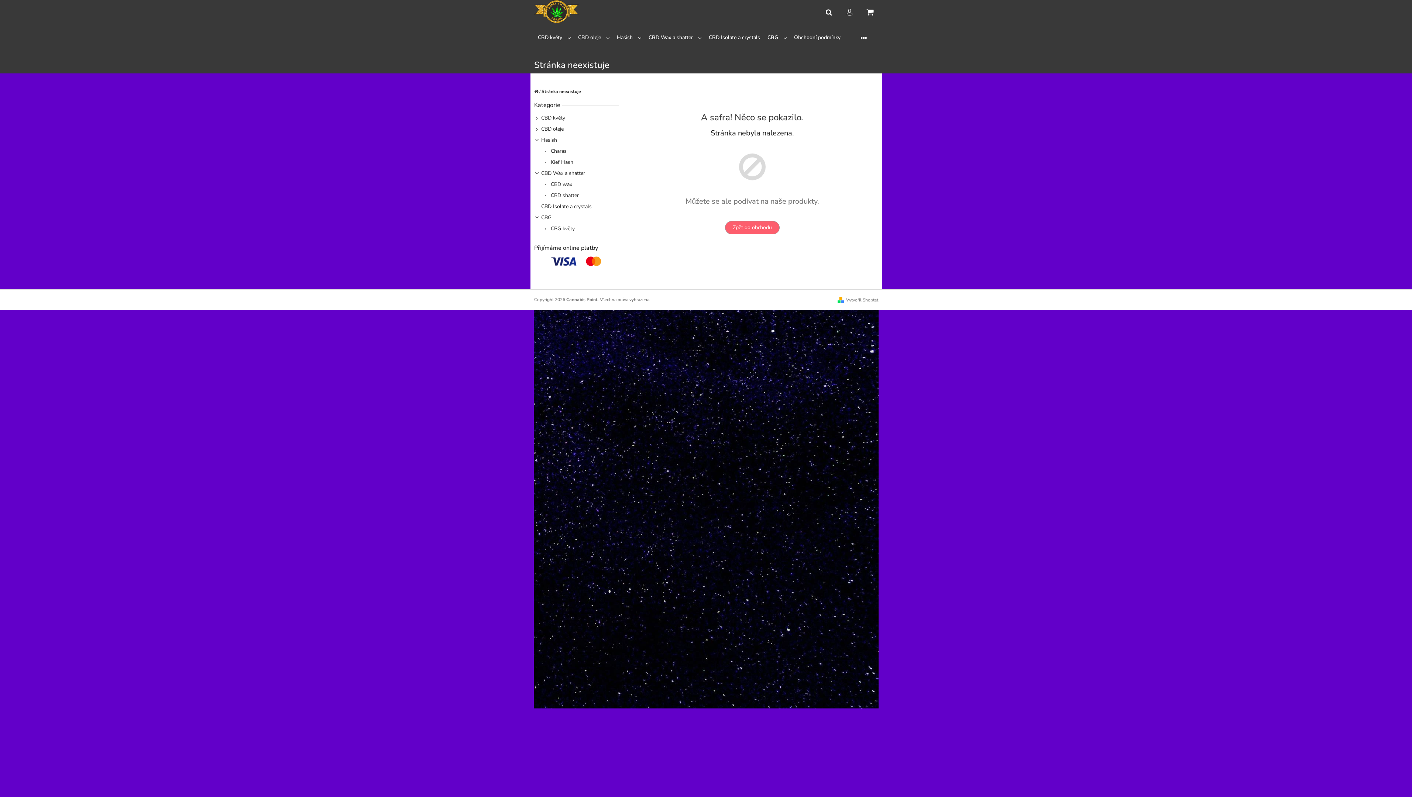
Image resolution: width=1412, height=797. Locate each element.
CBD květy (553, 117)
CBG (546, 217)
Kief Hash (561, 162)
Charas (558, 151)
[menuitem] (554, 37)
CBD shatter (564, 195)
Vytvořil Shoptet (862, 300)
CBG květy (562, 228)
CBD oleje (552, 128)
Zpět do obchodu (752, 227)
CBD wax (560, 184)
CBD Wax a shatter (563, 173)
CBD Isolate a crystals (566, 206)
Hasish (549, 140)
